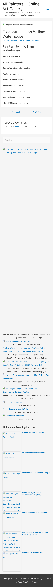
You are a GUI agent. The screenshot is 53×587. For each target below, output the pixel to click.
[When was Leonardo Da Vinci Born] (17, 341)
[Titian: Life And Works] (12, 402)
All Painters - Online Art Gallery (21, 6)
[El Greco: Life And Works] (13, 416)
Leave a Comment (10, 40)
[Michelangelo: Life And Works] (15, 409)
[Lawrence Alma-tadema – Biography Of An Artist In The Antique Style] (26, 377)
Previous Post (16, 112)
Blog (20, 40)
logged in (18, 126)
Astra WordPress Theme (27, 582)
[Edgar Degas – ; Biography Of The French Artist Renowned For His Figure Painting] (26, 390)
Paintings (27, 40)
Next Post (38, 112)
